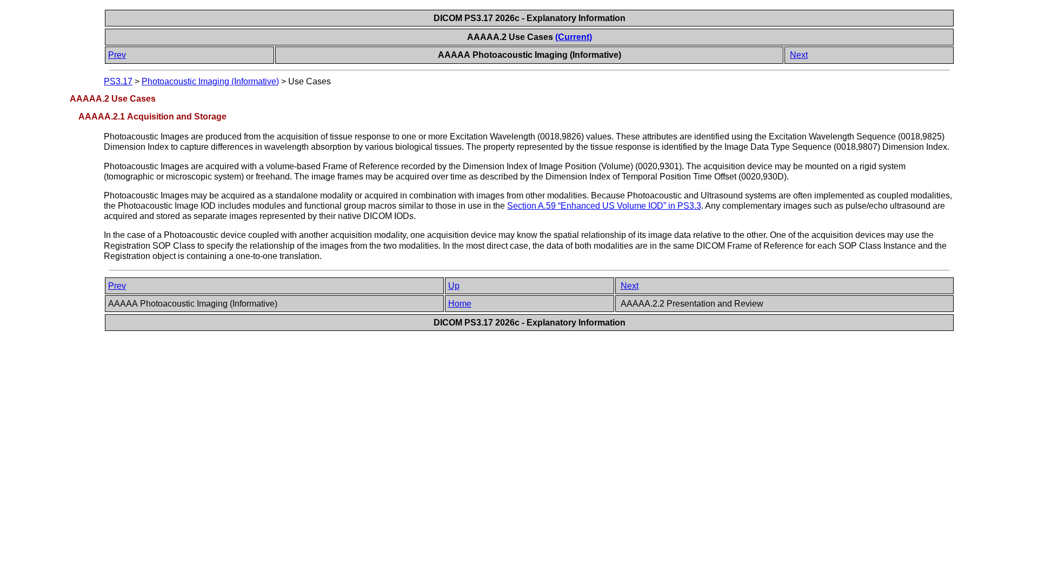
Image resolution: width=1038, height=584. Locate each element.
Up (454, 285)
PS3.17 (118, 81)
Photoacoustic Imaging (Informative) (210, 81)
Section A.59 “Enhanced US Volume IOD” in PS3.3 (604, 205)
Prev (117, 54)
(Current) (573, 37)
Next (799, 54)
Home (459, 303)
